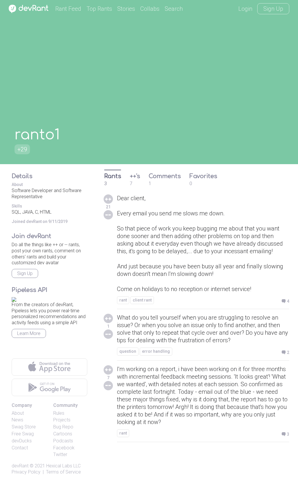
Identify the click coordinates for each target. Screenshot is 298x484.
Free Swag (23, 434)
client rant (142, 300)
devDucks (22, 441)
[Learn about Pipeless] (14, 298)
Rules (58, 413)
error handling (156, 351)
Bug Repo (63, 427)
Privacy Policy (26, 472)
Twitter (60, 454)
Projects (61, 420)
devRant (20, 466)
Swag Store (24, 427)
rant (123, 300)
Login (245, 8)
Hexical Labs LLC (63, 466)
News (17, 420)
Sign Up (273, 8)
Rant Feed (68, 8)
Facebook (63, 448)
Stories (126, 8)
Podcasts (63, 441)
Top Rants (99, 8)
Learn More (28, 333)
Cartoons (62, 434)
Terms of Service (63, 472)
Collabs (149, 8)
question (127, 351)
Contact (20, 448)
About (18, 413)
